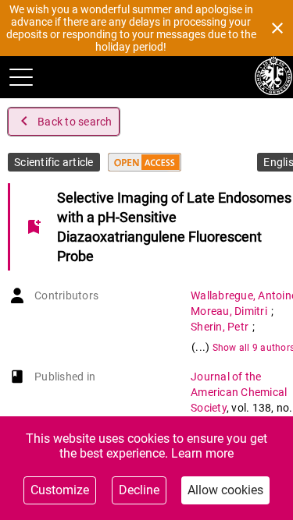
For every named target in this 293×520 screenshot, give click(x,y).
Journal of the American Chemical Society (239, 392)
